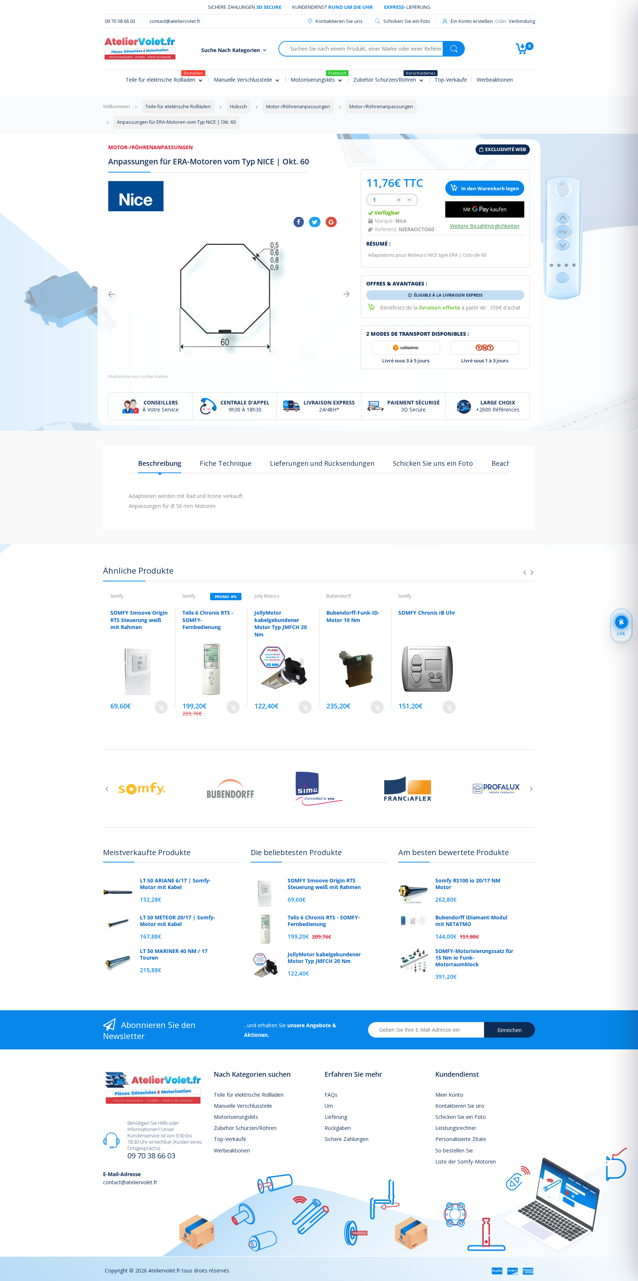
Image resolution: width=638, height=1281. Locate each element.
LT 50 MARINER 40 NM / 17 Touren (173, 954)
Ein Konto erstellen (472, 21)
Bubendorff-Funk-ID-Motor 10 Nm (353, 616)
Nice (401, 220)
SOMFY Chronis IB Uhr (426, 612)
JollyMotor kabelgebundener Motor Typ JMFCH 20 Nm (280, 623)
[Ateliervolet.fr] (140, 47)
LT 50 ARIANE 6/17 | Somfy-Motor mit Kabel (175, 884)
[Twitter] (314, 222)
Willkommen (116, 106)
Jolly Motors (266, 596)
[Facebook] (299, 222)
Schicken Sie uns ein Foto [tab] (433, 463)
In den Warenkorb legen (489, 188)
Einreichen (509, 1030)
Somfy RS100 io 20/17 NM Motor (467, 884)
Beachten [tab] (506, 463)
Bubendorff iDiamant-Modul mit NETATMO (471, 921)
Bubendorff (338, 596)
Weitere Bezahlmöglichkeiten (484, 226)
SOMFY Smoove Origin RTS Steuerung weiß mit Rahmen (139, 620)
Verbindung (522, 21)
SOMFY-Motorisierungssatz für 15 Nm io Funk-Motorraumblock (474, 958)
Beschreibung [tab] (159, 463)
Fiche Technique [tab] (225, 463)
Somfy (116, 596)
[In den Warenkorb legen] (161, 707)
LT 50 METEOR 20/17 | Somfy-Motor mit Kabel (177, 921)
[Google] (331, 222)
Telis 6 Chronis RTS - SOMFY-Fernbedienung (324, 921)
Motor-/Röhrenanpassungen (150, 147)
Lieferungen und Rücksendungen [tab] (322, 463)
